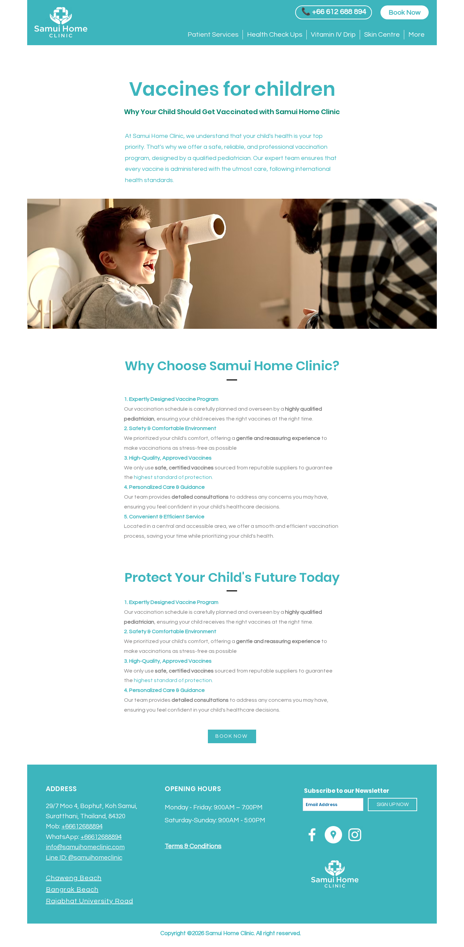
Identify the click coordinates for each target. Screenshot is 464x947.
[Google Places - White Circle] (333, 834)
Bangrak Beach (72, 889)
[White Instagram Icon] (354, 834)
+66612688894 (82, 826)
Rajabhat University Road (89, 901)
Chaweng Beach (74, 878)
